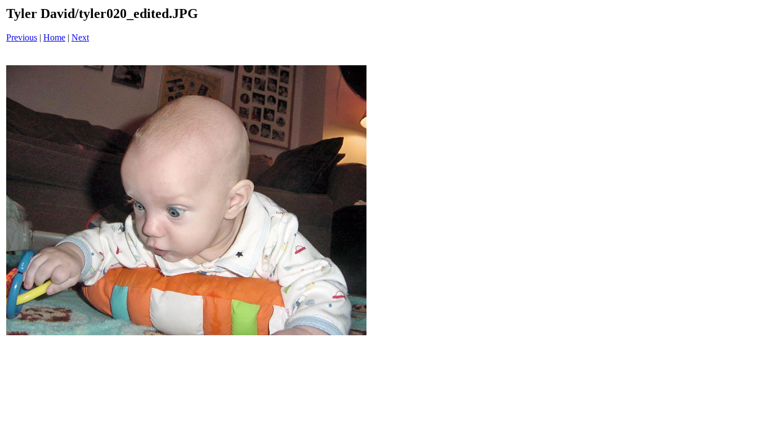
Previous (21, 37)
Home (54, 37)
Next (80, 37)
